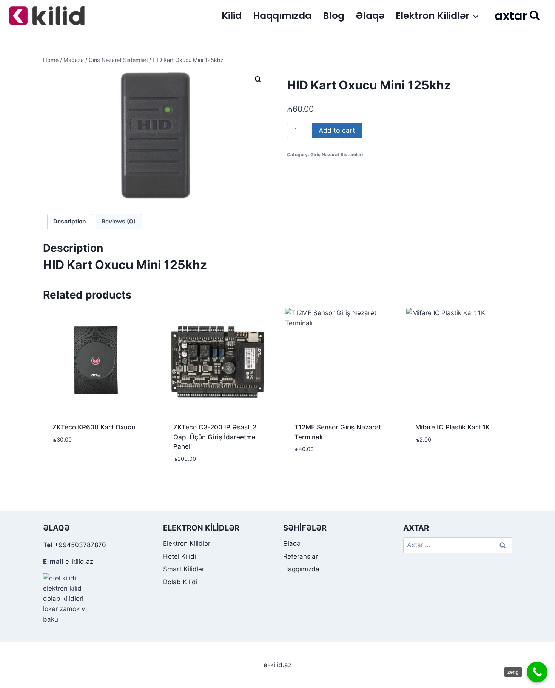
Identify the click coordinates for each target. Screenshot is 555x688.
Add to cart (337, 130)
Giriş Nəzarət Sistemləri (336, 154)
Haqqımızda (282, 16)
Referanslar (300, 556)
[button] (258, 79)
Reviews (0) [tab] (119, 221)
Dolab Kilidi (180, 582)
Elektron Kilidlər (186, 543)
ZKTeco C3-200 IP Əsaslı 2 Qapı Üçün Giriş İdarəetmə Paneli (214, 436)
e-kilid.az (79, 561)
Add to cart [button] (71, 462)
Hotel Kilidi (179, 556)
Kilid (232, 16)
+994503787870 (80, 545)
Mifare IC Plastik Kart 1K (452, 427)
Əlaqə (370, 16)
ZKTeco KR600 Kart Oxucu (93, 427)
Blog (333, 16)
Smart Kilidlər (183, 569)
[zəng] (537, 672)
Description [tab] (69, 221)
